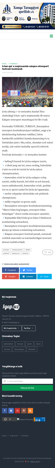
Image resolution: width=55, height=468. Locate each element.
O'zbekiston (13, 64)
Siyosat (6, 250)
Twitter (29, 270)
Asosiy (4, 64)
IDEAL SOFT (35, 461)
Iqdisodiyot (8, 344)
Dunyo (25, 253)
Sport (27, 250)
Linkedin (29, 276)
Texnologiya (17, 250)
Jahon (38, 344)
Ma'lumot (24, 436)
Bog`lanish (14, 436)
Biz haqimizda (10, 328)
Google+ (12, 276)
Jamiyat (6, 253)
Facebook (11, 270)
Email (45, 276)
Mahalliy (16, 253)
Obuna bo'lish (27, 388)
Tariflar (27, 328)
